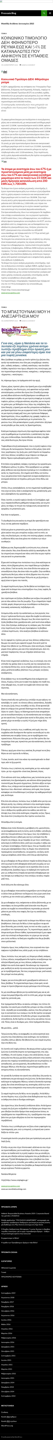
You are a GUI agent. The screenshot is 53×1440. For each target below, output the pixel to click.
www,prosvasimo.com (10, 293)
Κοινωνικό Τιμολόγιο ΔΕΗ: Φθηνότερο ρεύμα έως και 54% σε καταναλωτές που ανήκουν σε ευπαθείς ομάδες (24, 49)
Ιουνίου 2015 (6, 1360)
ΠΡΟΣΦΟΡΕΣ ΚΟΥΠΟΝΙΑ (11, 1277)
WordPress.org (7, 1426)
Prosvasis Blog (8, 13)
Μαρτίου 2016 (6, 1333)
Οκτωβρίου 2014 (7, 1391)
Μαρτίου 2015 (6, 1369)
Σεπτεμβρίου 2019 (8, 1293)
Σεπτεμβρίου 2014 (8, 1396)
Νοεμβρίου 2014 (7, 1387)
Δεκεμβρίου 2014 (7, 1382)
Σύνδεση (4, 1412)
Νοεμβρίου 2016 (7, 1306)
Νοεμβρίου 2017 (7, 1302)
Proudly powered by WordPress (11, 1437)
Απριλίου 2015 (6, 1365)
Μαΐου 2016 (5, 1324)
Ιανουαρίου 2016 (7, 1342)
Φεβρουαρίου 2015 (8, 1373)
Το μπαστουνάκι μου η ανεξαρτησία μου (25, 314)
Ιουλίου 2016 (6, 1320)
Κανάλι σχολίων (9, 1421)
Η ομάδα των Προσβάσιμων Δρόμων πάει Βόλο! (19, 1242)
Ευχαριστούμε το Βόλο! (10, 1238)
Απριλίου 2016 (6, 1329)
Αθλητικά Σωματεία (8, 1268)
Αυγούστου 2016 (7, 1315)
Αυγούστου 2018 (7, 1297)
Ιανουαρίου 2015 (7, 1378)
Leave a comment (28, 65)
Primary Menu (50, 13)
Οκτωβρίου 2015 (7, 1351)
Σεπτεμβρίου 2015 (8, 1356)
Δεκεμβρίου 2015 (7, 1347)
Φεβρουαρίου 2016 (8, 1338)
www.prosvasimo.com (10, 1186)
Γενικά (4, 33)
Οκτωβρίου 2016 (7, 1311)
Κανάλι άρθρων (8, 1417)
